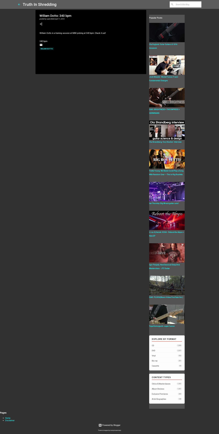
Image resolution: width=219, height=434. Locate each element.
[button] (41, 24)
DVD (166, 351)
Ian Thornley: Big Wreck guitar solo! (164, 203)
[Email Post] (41, 46)
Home (7, 418)
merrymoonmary (115, 430)
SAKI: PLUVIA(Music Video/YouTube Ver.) (166, 297)
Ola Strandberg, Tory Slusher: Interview (165, 142)
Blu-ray (166, 361)
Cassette (166, 366)
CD (166, 346)
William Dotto (47, 49)
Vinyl (166, 356)
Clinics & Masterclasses (166, 384)
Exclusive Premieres (166, 394)
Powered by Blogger (111, 425)
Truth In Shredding (40, 4)
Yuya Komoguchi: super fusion (162, 326)
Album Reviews (166, 389)
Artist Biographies (166, 399)
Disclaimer (10, 420)
